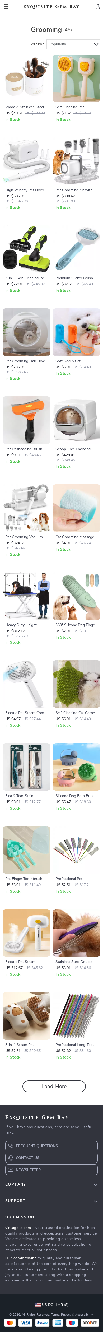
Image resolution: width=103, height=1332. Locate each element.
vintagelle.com (18, 1228)
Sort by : (37, 44)
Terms (55, 1314)
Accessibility (84, 1314)
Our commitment (20, 1258)
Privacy (66, 1314)
